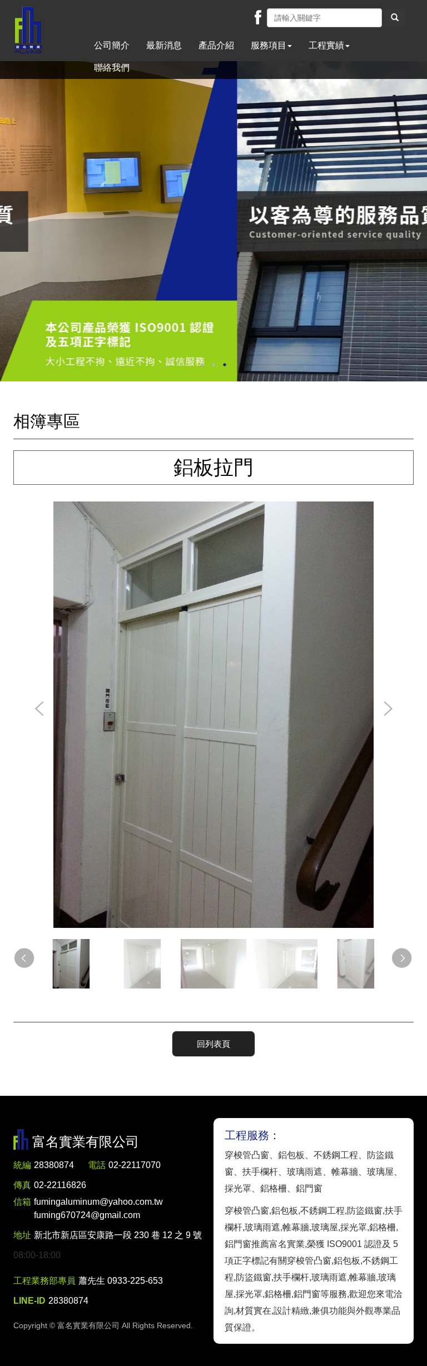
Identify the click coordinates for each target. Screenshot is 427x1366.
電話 (97, 1165)
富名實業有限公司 (28, 31)
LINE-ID (29, 1300)
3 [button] (224, 364)
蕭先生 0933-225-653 (120, 1280)
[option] (213, 221)
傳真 (22, 1185)
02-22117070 (134, 1165)
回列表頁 (213, 1044)
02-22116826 (60, 1185)
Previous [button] (39, 709)
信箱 (22, 1201)
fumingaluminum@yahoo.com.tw (98, 1208)
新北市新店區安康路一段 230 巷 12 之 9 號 (118, 1235)
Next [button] (387, 709)
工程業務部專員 (44, 1280)
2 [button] (213, 364)
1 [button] (202, 364)
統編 (22, 1165)
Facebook (258, 17)
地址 (22, 1235)
